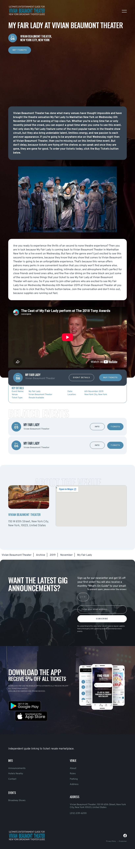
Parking (74, 779)
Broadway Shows (17, 800)
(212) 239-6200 (78, 813)
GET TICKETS (20, 50)
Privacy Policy (111, 841)
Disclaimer (123, 841)
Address (74, 784)
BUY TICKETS (110, 377)
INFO (97, 427)
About (73, 768)
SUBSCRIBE (102, 619)
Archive (40, 555)
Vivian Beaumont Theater (16, 555)
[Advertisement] (67, 77)
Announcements (17, 768)
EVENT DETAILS (81, 377)
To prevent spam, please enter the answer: (107, 589)
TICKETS (115, 427)
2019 (53, 555)
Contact (12, 779)
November (66, 555)
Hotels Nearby (15, 773)
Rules (73, 773)
